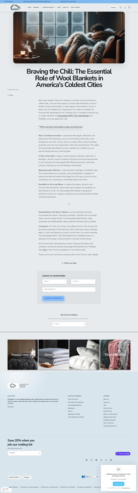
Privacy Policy (107, 408)
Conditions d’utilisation (67, 487)
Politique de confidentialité (49, 487)
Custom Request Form (110, 426)
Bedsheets (71, 408)
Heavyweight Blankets (74, 405)
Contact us (106, 402)
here (44, 249)
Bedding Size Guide (74, 414)
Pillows (70, 411)
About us (106, 399)
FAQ (104, 405)
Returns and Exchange (110, 414)
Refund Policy (107, 411)
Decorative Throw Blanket (75, 402)
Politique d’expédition (84, 487)
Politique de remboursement (29, 487)
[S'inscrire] (84, 324)
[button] (36, 7)
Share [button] (11, 95)
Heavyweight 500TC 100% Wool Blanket (73, 115)
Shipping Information (109, 417)
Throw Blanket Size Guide (76, 417)
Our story (10, 406)
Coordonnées (98, 487)
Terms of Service (108, 423)
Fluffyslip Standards (109, 420)
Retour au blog (70, 263)
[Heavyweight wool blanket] (69, 207)
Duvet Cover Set (73, 399)
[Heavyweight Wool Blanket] (60, 130)
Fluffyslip (15, 487)
